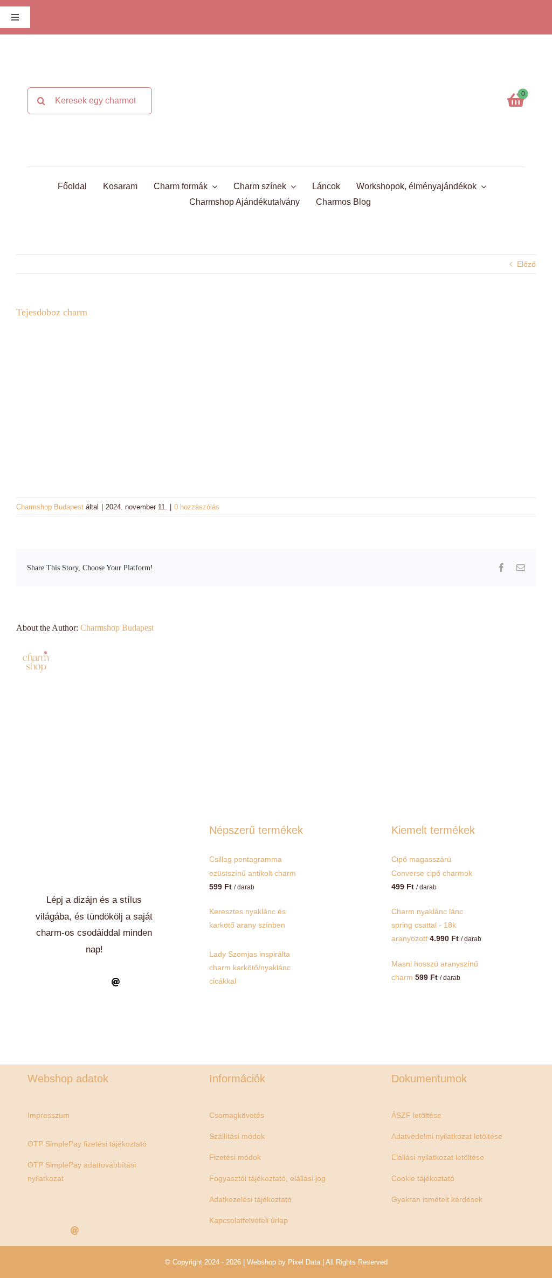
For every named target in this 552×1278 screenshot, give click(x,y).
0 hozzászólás (196, 507)
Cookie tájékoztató (422, 1178)
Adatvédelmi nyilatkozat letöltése (446, 1136)
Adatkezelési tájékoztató (250, 1199)
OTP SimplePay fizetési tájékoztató (87, 1143)
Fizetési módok (235, 1157)
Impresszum (48, 1115)
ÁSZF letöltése (416, 1115)
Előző (526, 264)
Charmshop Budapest (50, 507)
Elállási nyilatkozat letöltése (437, 1157)
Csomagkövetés (236, 1115)
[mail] (116, 982)
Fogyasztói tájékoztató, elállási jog (267, 1178)
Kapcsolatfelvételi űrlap (248, 1220)
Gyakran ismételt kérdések (436, 1199)
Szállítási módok (237, 1136)
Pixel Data (304, 1262)
